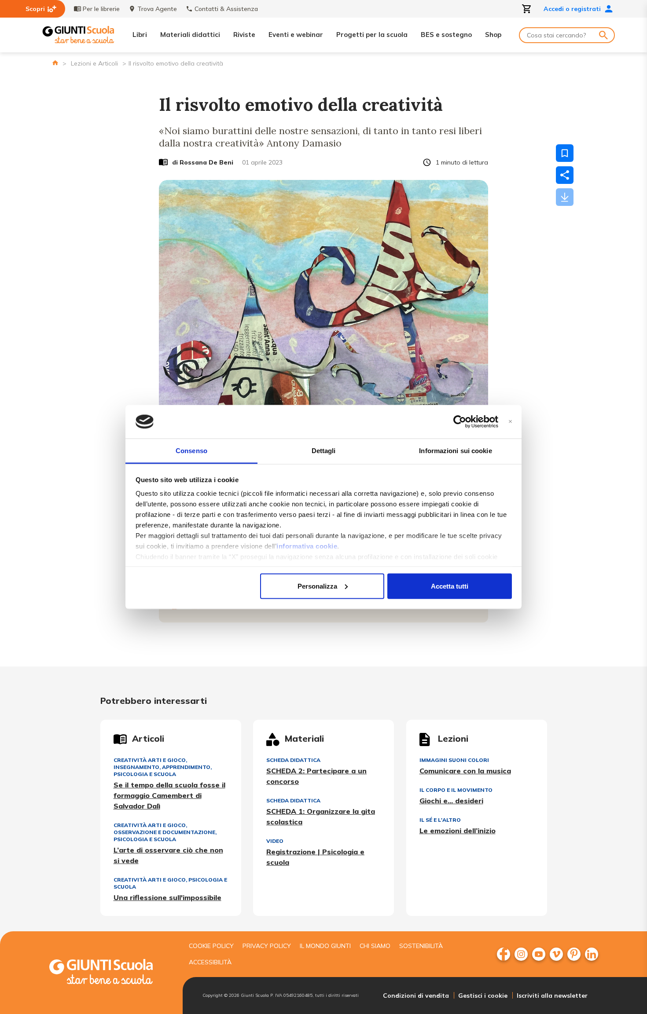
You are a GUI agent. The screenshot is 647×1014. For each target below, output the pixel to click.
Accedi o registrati (572, 9)
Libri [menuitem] (139, 34)
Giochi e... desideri (451, 800)
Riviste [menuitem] (244, 34)
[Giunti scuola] (110, 973)
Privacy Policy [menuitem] (267, 946)
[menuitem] (503, 954)
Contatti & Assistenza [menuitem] (226, 8)
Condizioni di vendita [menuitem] (416, 995)
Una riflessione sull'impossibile (167, 897)
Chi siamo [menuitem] (375, 946)
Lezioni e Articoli (94, 63)
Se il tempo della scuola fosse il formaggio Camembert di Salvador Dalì (169, 795)
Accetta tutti (449, 585)
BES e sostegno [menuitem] (446, 34)
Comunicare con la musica (465, 770)
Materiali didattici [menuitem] (190, 34)
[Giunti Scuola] (78, 35)
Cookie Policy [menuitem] (211, 946)
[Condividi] (564, 175)
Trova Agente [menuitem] (157, 8)
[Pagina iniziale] (55, 62)
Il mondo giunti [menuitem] (325, 946)
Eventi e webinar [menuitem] (295, 34)
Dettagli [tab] (324, 450)
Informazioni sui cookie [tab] (455, 450)
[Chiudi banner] (510, 421)
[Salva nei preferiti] (564, 153)
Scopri (35, 9)
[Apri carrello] (527, 9)
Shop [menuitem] (493, 34)
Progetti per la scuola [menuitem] (372, 34)
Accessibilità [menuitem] (210, 962)
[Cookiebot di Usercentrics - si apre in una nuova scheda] (459, 421)
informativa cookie (306, 546)
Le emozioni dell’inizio (457, 830)
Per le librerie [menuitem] (101, 8)
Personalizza (317, 585)
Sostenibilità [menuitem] (421, 946)
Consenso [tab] (191, 450)
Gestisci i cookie (482, 995)
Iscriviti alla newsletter (552, 995)
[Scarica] (564, 197)
